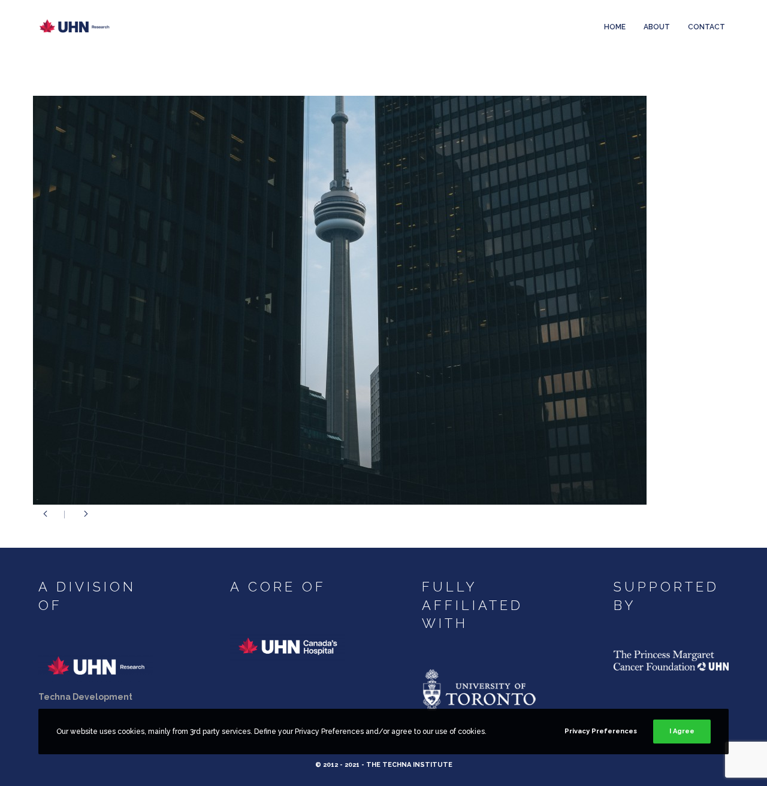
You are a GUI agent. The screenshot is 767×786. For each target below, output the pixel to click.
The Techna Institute (409, 765)
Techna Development (85, 697)
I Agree (681, 731)
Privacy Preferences (600, 731)
